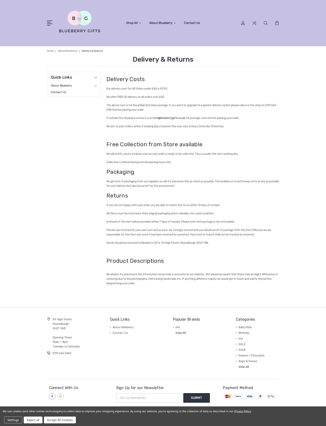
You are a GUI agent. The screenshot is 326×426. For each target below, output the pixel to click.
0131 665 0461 (62, 353)
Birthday (244, 333)
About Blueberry (160, 23)
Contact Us (192, 23)
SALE (241, 344)
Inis (177, 327)
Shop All (132, 23)
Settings (13, 420)
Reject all (33, 420)
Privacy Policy (242, 411)
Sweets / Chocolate (251, 355)
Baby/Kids (245, 327)
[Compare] (254, 25)
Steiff (241, 350)
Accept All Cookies (60, 420)
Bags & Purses (247, 361)
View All (180, 333)
